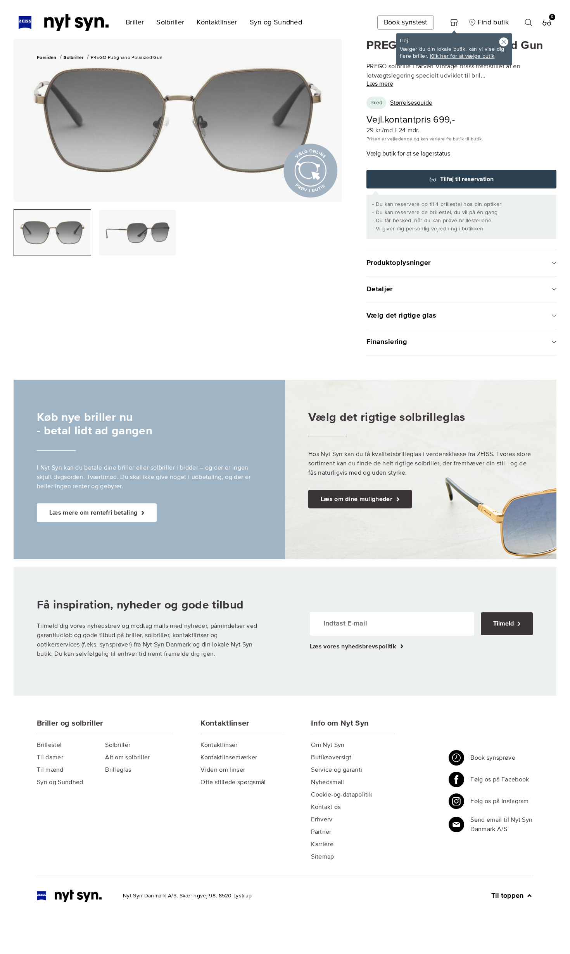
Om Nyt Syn (327, 745)
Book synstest (405, 22)
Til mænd (50, 770)
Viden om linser (222, 770)
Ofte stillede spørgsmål (233, 782)
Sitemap (322, 857)
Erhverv (321, 819)
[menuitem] (135, 22)
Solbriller (117, 745)
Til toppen (508, 895)
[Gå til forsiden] (69, 896)
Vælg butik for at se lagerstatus (408, 153)
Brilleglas (118, 770)
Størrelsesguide (411, 103)
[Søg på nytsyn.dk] (528, 22)
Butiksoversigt (331, 757)
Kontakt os (325, 807)
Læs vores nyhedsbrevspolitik (354, 646)
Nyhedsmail (327, 782)
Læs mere (379, 84)
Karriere (322, 844)
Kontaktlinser (218, 745)
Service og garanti (336, 770)
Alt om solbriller (127, 757)
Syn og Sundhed (60, 782)
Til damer (50, 757)
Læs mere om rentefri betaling (94, 513)
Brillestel (49, 745)
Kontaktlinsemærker (228, 757)
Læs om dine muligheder (357, 499)
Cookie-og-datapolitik (341, 795)
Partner (321, 832)
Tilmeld (504, 623)
